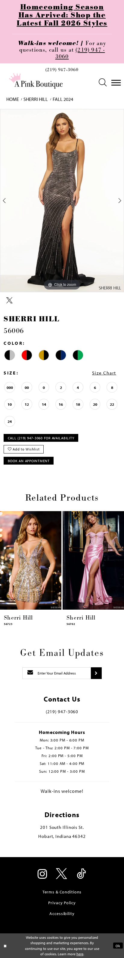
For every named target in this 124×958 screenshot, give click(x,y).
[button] (103, 82)
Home (12, 99)
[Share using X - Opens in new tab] (9, 301)
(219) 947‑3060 (62, 70)
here (79, 953)
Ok (118, 945)
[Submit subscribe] (96, 673)
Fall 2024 (63, 99)
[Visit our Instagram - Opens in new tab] (42, 874)
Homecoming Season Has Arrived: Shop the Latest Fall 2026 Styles (62, 15)
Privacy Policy (62, 902)
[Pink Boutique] (36, 81)
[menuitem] (62, 71)
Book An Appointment (29, 460)
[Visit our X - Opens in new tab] (62, 874)
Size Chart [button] (104, 373)
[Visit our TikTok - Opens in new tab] (81, 874)
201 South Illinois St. (62, 827)
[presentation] (30, 560)
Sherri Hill (35, 99)
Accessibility (61, 913)
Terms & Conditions (62, 892)
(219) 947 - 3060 (80, 53)
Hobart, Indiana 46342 (62, 836)
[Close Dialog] (5, 946)
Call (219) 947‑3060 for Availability (41, 437)
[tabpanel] (62, 200)
